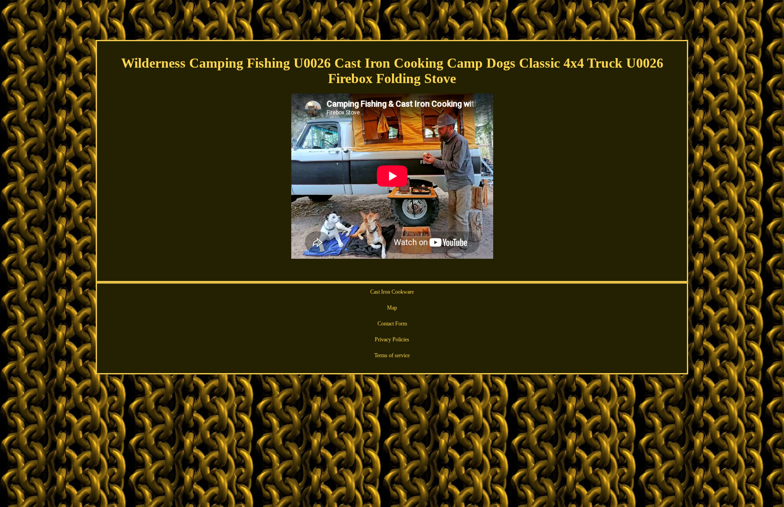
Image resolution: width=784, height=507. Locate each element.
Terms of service (392, 355)
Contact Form (392, 323)
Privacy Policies (392, 339)
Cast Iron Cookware (392, 292)
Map (392, 308)
